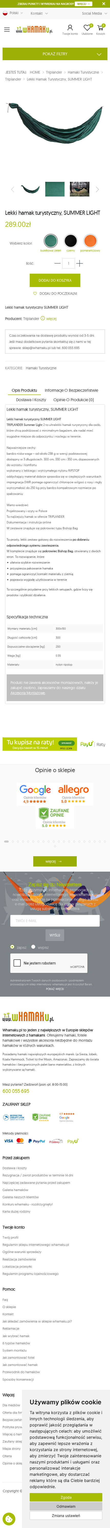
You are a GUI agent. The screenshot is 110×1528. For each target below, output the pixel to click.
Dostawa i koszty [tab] (31, 399)
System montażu (15, 1350)
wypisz (43, 947)
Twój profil (10, 1237)
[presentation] (13, 189)
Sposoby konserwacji (18, 1379)
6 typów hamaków (16, 1343)
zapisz (21, 947)
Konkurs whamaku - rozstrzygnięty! (28, 1204)
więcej (51, 318)
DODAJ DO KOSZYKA (55, 280)
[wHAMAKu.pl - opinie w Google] (36, 794)
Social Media (92, 13)
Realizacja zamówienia (19, 1259)
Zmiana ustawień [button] (66, 1515)
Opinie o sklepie (14, 1463)
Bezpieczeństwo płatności (21, 1420)
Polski (13, 13)
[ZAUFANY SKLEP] (14, 1117)
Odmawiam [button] (66, 1506)
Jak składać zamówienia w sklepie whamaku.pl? (37, 1321)
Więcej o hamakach (17, 1434)
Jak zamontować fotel (19, 1357)
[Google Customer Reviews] (69, 1117)
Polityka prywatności (18, 1427)
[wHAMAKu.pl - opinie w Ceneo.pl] (55, 817)
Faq (5, 1300)
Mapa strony (12, 1448)
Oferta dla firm (13, 1412)
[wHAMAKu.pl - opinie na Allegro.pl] (74, 794)
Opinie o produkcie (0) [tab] (73, 399)
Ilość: (30, 263)
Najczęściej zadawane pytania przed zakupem (36, 1183)
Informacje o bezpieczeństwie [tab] (71, 390)
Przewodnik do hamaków (21, 1372)
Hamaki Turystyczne (41, 368)
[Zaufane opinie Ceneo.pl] (41, 1117)
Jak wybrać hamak (16, 1336)
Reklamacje (11, 1328)
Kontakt (36, 13)
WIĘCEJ (82, 4)
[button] (70, 29)
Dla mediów (11, 1405)
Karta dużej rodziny (16, 1211)
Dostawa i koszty (15, 1168)
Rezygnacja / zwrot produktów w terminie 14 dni (38, 1175)
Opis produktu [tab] (24, 390)
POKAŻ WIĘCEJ (55, 989)
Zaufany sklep (13, 1441)
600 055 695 (16, 1091)
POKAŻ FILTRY (55, 53)
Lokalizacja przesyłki (17, 1266)
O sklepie (9, 1307)
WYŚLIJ (55, 935)
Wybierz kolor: (21, 243)
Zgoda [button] (66, 1497)
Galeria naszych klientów (21, 1197)
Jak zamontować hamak (20, 1365)
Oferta (7, 1456)
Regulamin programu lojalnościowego (31, 1274)
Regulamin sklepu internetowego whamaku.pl (36, 1245)
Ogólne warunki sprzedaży (22, 1252)
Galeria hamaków (15, 1190)
